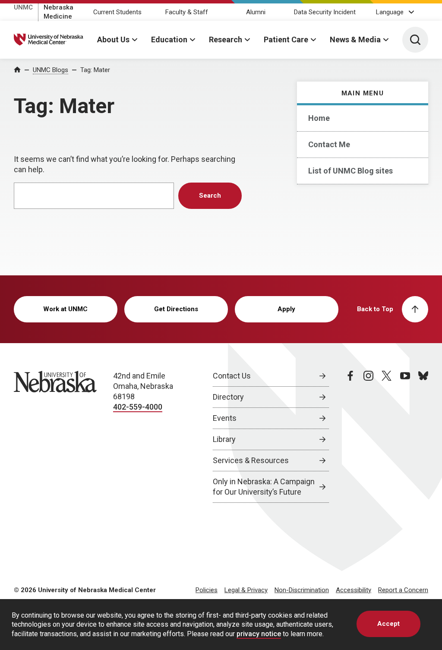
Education (169, 39)
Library (224, 439)
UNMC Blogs (50, 70)
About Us (113, 39)
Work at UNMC (65, 309)
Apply (286, 309)
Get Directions (176, 309)
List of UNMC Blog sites (350, 170)
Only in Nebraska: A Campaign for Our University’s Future (264, 486)
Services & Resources (251, 460)
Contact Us (232, 375)
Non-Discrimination (302, 590)
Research (225, 39)
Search (210, 195)
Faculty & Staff (186, 12)
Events (225, 418)
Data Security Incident (325, 12)
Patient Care (286, 39)
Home (319, 118)
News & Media (355, 39)
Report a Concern (403, 590)
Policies (207, 590)
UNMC (23, 7)
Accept (388, 624)
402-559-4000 (137, 406)
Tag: (95, 70)
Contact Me (329, 144)
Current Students (117, 12)
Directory (228, 396)
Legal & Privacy (246, 590)
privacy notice (259, 634)
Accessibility (353, 590)
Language (390, 12)
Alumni (255, 12)
